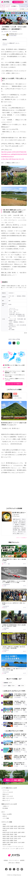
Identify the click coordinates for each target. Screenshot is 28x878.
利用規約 (6, 860)
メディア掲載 (6, 818)
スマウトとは (6, 790)
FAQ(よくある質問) (7, 814)
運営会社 (18, 862)
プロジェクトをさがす (8, 792)
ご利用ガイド (6, 806)
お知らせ (5, 816)
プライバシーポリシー (14, 860)
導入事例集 (5, 808)
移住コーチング (6, 800)
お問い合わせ (11, 862)
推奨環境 (22, 860)
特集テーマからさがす (8, 796)
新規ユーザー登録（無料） (14, 780)
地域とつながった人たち (8, 798)
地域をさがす (6, 794)
